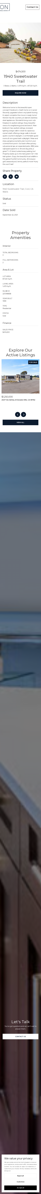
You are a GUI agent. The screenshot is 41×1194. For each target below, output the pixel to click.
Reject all (20, 1176)
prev (17, 414)
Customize (20, 1182)
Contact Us (32, 7)
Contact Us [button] (20, 1037)
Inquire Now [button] (20, 93)
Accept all (20, 1188)
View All (20, 422)
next (23, 414)
